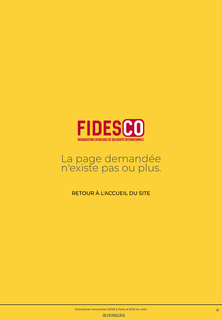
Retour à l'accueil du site (111, 193)
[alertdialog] (111, 313)
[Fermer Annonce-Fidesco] (217, 310)
